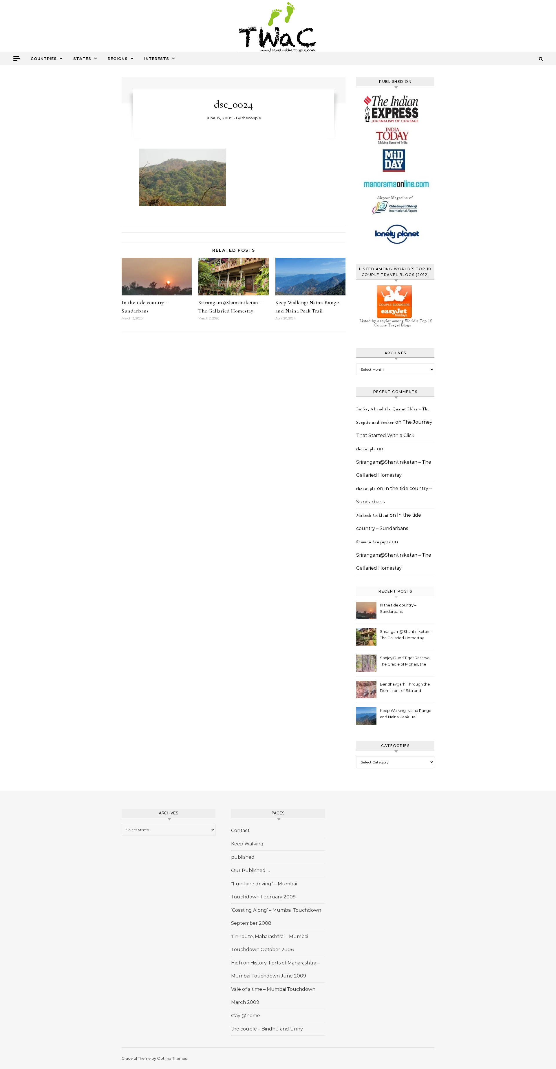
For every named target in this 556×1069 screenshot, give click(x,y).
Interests (156, 58)
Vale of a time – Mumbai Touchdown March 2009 (273, 995)
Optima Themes (172, 1058)
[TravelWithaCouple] (278, 28)
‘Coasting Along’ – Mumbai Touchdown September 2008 (276, 916)
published (243, 857)
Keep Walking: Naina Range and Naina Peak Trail (405, 713)
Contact (240, 830)
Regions (118, 58)
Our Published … (250, 870)
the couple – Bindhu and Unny (267, 1029)
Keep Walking (247, 844)
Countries (44, 58)
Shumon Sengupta (373, 542)
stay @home (245, 1015)
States (82, 58)
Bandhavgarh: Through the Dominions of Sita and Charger (405, 688)
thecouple (251, 118)
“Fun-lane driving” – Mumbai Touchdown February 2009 (264, 890)
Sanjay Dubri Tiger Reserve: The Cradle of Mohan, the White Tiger (405, 661)
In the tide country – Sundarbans (398, 608)
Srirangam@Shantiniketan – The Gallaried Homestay (406, 634)
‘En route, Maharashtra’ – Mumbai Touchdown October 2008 (269, 943)
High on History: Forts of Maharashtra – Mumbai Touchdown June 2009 (275, 969)
